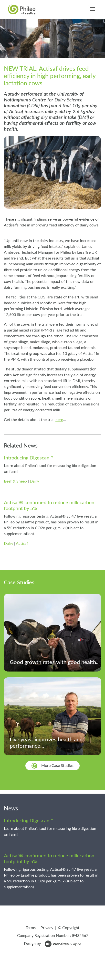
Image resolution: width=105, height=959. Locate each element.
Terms (31, 928)
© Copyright (68, 928)
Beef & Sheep (15, 481)
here (59, 420)
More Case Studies (57, 766)
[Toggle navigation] (92, 9)
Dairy (34, 481)
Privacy (47, 928)
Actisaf (22, 544)
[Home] (21, 9)
